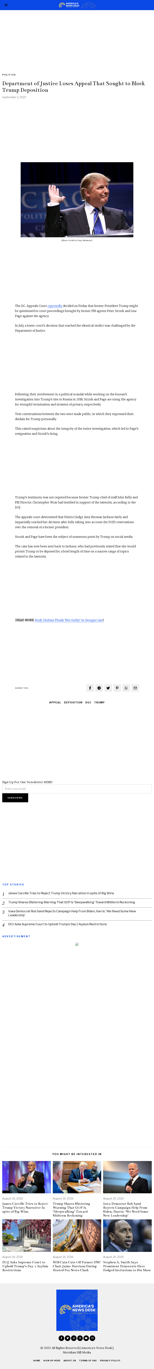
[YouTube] (86, 1338)
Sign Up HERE (51, 1360)
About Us (69, 1360)
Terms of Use (88, 1360)
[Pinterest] (117, 688)
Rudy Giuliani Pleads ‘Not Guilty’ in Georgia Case (69, 620)
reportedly (55, 306)
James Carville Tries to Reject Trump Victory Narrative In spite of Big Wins (61, 893)
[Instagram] (74, 1338)
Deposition (73, 702)
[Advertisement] (77, 38)
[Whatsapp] (126, 688)
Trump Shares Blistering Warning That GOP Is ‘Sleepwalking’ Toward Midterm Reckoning (71, 902)
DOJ (88, 702)
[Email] (135, 688)
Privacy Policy (110, 1360)
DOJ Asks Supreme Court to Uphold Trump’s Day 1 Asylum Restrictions (57, 924)
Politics (9, 74)
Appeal (55, 702)
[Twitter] (108, 688)
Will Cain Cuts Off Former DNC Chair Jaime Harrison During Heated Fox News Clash (77, 1266)
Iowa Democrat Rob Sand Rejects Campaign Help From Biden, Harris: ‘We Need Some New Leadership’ (72, 913)
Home (36, 1360)
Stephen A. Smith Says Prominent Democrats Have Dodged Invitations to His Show (127, 1266)
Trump (99, 702)
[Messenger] (99, 688)
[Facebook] (90, 688)
